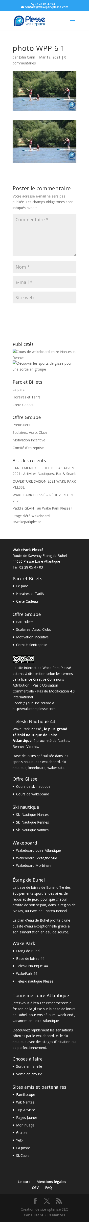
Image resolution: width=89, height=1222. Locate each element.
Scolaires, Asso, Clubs (30, 432)
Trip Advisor (25, 1109)
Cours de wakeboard (32, 794)
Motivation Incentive (29, 440)
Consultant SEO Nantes (44, 1215)
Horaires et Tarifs (27, 397)
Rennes (18, 746)
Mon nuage (25, 1125)
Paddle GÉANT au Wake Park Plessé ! (42, 508)
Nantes (63, 740)
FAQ (48, 1187)
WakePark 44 (26, 973)
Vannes (32, 746)
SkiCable (22, 1155)
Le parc (18, 389)
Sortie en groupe (29, 1074)
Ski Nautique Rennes (32, 822)
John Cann (27, 57)
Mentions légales (51, 1181)
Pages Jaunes (27, 1117)
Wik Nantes (25, 1102)
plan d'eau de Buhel (33, 920)
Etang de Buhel (28, 950)
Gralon (21, 1132)
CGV (35, 1187)
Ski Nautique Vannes (32, 830)
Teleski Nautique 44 (32, 966)
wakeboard (51, 761)
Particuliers (21, 424)
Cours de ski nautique (33, 786)
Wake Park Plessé (57, 667)
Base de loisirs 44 (30, 958)
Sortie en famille (29, 1066)
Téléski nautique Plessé (34, 981)
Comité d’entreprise (28, 447)
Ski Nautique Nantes (32, 814)
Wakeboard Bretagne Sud (36, 858)
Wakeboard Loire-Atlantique (38, 850)
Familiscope (25, 1094)
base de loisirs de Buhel (36, 887)
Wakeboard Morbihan (33, 865)
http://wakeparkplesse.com (34, 708)
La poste (23, 1147)
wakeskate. (56, 767)
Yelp (19, 1140)
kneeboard (36, 767)
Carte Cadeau (23, 404)
